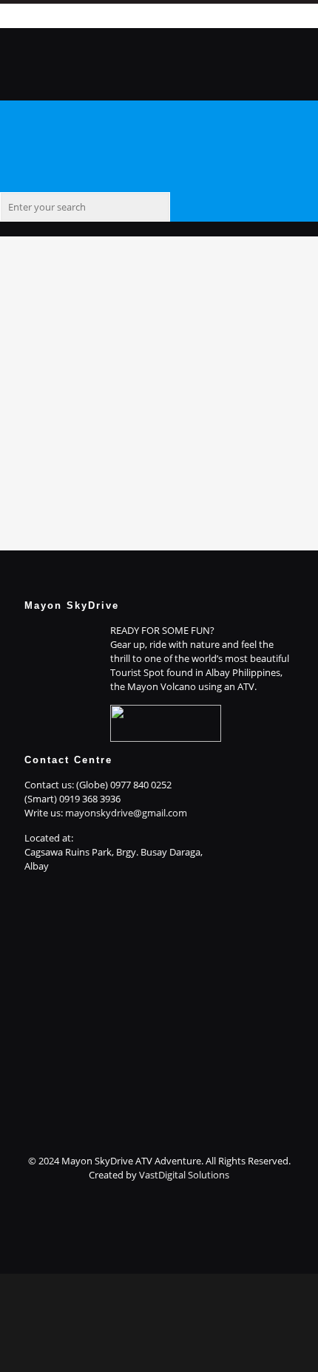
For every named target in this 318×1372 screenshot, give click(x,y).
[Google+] (159, 1210)
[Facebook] (151, 14)
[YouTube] (159, 1238)
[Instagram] (159, 1252)
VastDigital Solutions (184, 1174)
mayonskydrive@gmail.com (126, 812)
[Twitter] (159, 1224)
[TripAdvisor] (159, 1266)
